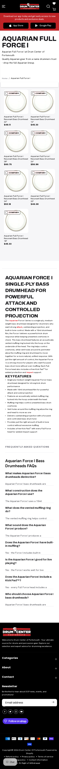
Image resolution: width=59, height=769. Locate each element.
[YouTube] (21, 711)
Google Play (45, 25)
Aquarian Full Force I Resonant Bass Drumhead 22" (16, 119)
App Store (18, 25)
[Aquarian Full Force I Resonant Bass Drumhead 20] (43, 181)
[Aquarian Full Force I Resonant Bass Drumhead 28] (16, 141)
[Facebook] (5, 711)
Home (5, 78)
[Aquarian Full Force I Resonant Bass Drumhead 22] (16, 102)
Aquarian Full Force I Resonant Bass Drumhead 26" (43, 159)
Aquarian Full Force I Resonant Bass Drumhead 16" (43, 119)
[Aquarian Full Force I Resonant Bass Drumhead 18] (16, 221)
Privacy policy (28, 756)
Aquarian (13, 320)
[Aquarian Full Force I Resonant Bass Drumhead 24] (16, 181)
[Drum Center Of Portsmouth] (29, 6)
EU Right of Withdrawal (29, 763)
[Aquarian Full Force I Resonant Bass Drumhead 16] (43, 102)
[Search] (48, 6)
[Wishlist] (54, 3)
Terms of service (45, 756)
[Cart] (54, 9)
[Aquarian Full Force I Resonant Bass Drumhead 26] (43, 141)
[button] (4, 6)
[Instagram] (16, 711)
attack (19, 327)
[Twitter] (10, 711)
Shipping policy (18, 760)
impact (30, 372)
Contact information (38, 760)
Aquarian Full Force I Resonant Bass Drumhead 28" (16, 159)
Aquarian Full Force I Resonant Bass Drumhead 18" (16, 238)
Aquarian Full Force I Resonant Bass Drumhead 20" (43, 199)
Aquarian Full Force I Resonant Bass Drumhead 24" (16, 199)
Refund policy (12, 756)
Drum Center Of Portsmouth (32, 750)
